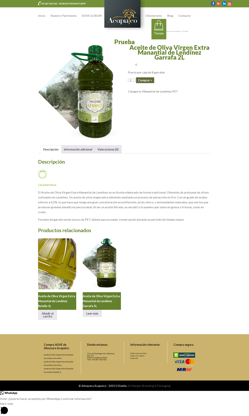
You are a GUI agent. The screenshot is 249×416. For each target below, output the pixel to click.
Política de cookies (137, 356)
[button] (124, 408)
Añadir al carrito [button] (47, 315)
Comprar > (145, 80)
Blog (170, 15)
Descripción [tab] (51, 149)
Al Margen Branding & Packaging (149, 385)
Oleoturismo (153, 15)
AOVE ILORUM (92, 15)
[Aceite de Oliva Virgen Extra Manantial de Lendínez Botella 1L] (57, 263)
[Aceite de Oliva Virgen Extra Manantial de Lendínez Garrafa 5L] (102, 263)
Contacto (184, 15)
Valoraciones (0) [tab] (108, 149)
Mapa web (134, 358)
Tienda (159, 33)
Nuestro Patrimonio (64, 15)
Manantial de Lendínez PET (160, 91)
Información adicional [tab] (78, 149)
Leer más (92, 313)
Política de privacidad (138, 353)
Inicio (41, 15)
